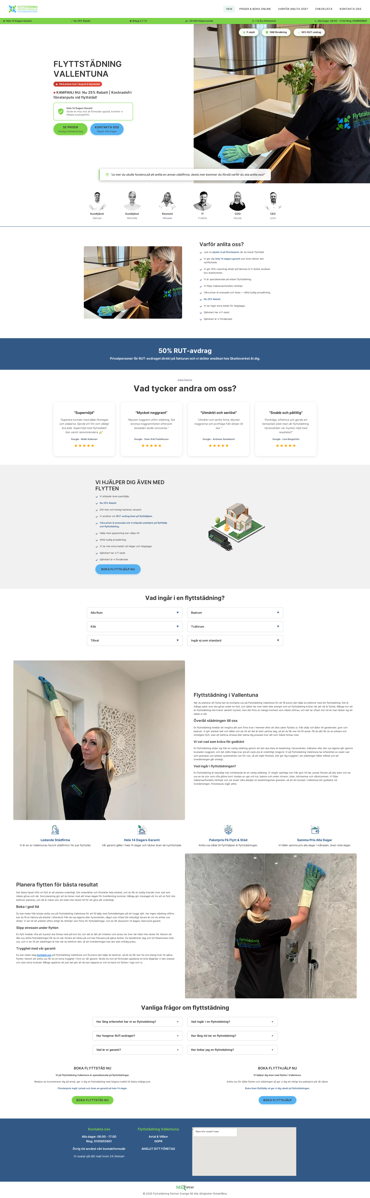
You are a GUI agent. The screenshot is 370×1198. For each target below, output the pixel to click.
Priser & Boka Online (255, 8)
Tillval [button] (95, 640)
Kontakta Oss (350, 8)
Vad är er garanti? (108, 1049)
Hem (229, 8)
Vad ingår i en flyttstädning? (210, 1021)
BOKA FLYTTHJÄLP (277, 1100)
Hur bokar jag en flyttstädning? (212, 1049)
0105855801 (360, 20)
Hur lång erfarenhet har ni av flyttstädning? (126, 1021)
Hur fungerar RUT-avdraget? (115, 1035)
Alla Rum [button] (97, 612)
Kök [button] (93, 626)
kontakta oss (44, 954)
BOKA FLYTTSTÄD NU (92, 1100)
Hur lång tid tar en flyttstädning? (213, 1035)
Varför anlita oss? (293, 8)
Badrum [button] (196, 612)
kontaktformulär (114, 1149)
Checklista (323, 8)
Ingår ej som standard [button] (206, 640)
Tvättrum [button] (197, 626)
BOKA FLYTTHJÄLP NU (118, 569)
